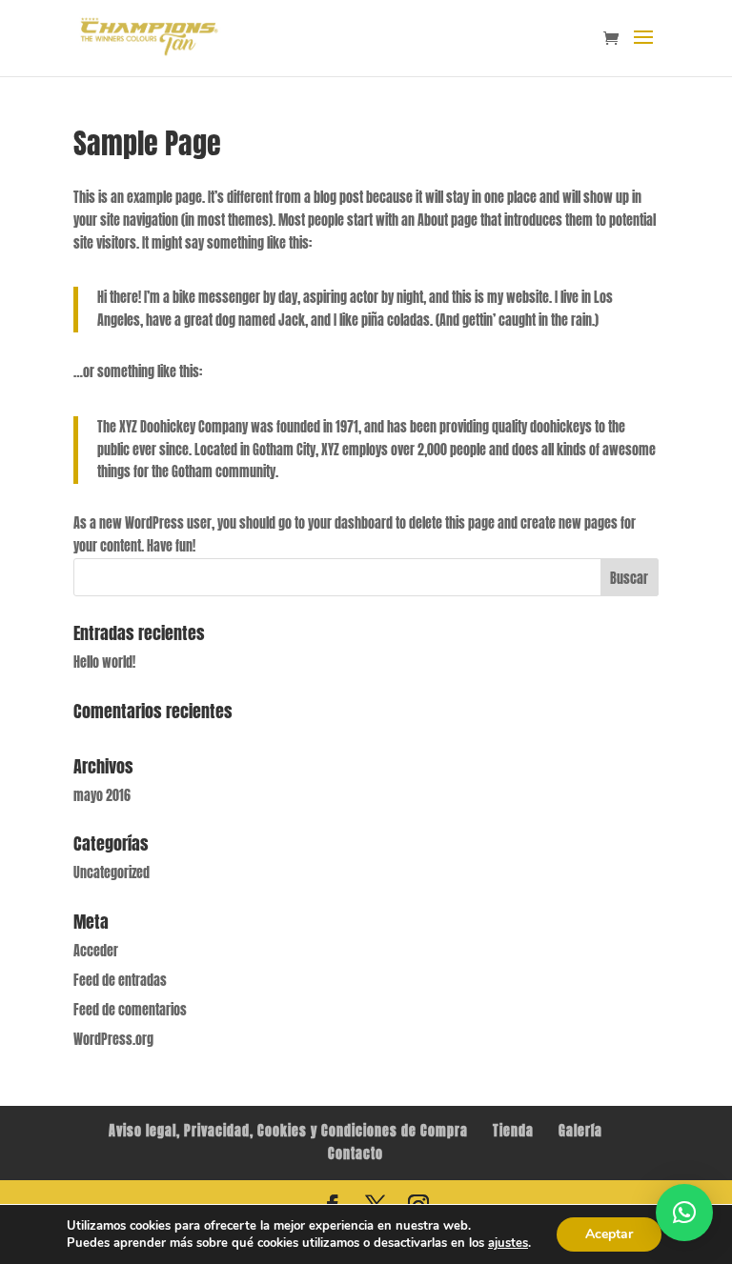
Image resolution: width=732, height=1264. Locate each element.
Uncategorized (111, 873)
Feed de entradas (120, 981)
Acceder (95, 951)
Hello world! (104, 662)
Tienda (513, 1131)
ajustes (508, 1243)
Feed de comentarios (130, 1010)
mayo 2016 (102, 796)
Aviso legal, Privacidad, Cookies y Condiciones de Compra (288, 1131)
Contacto (355, 1154)
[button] (684, 1212)
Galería (580, 1131)
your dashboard (350, 523)
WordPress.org (113, 1040)
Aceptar (609, 1234)
